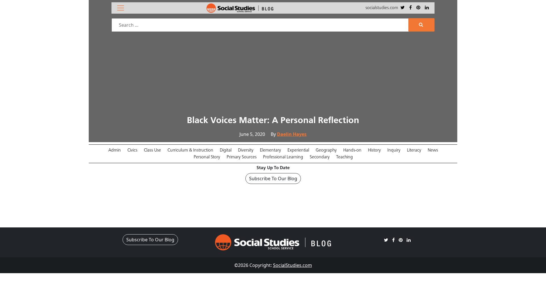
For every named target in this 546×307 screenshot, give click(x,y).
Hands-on (352, 150)
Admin (114, 150)
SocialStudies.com (292, 265)
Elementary (270, 150)
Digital (225, 150)
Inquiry (393, 150)
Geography (326, 150)
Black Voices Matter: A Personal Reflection (273, 120)
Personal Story (207, 157)
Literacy (414, 150)
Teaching (344, 157)
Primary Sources (242, 157)
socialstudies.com (381, 8)
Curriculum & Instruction (190, 150)
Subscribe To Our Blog (273, 178)
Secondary (320, 157)
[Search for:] (260, 25)
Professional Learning (283, 157)
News (433, 150)
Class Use (152, 150)
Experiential (298, 150)
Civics (132, 150)
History (374, 150)
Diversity (245, 150)
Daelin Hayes (292, 134)
